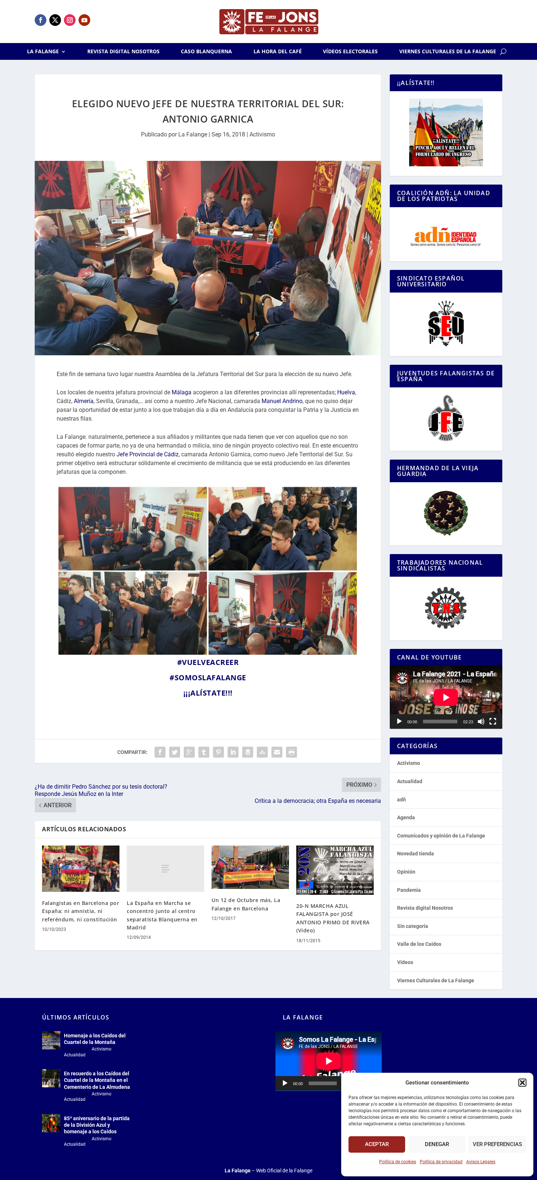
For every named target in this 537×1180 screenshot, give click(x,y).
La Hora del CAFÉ (278, 52)
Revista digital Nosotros (123, 52)
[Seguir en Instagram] (70, 20)
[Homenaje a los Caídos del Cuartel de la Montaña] (51, 1040)
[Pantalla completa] (492, 721)
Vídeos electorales (350, 52)
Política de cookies (397, 1161)
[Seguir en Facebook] (40, 20)
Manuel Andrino (282, 401)
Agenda (406, 817)
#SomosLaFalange (208, 677)
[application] (446, 697)
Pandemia (409, 890)
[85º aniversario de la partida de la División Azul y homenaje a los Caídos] (51, 1123)
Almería (84, 401)
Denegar (437, 1144)
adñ (401, 799)
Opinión (406, 872)
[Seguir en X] (55, 20)
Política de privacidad (441, 1161)
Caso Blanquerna (206, 52)
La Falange (43, 52)
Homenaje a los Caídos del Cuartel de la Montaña (95, 1039)
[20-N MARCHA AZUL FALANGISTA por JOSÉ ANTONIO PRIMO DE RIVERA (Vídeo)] (335, 870)
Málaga (181, 392)
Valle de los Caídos (419, 944)
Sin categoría (412, 926)
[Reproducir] (399, 721)
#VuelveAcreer (208, 662)
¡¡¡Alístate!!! (208, 693)
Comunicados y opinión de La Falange (441, 836)
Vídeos (405, 962)
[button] (522, 1082)
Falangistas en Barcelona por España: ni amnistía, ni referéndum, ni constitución (80, 911)
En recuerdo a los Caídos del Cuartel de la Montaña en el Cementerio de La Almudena (97, 1080)
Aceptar (377, 1144)
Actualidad (409, 781)
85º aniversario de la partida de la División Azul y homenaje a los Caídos (97, 1124)
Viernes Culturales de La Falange (447, 52)
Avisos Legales (480, 1161)
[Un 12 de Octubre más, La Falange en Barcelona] (250, 867)
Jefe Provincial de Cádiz (148, 454)
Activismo (262, 134)
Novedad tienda (415, 853)
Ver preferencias (497, 1144)
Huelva (346, 392)
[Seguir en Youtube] (84, 20)
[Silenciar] (481, 721)
